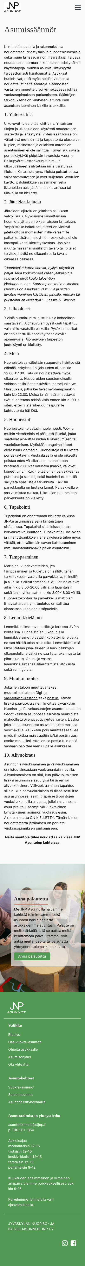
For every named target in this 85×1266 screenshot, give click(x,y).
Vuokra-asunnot (21, 1087)
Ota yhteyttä (18, 1064)
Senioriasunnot (20, 1095)
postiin (52, 698)
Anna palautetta (32, 956)
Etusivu (14, 1035)
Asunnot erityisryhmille (27, 1102)
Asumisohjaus (19, 1057)
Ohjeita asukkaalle (23, 1049)
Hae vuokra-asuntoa (24, 1042)
